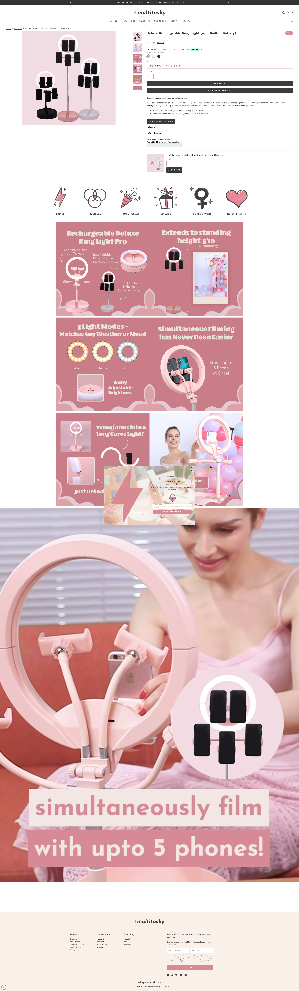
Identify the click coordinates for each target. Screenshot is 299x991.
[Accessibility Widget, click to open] (3, 987)
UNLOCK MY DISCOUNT (172, 512)
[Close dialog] (192, 469)
